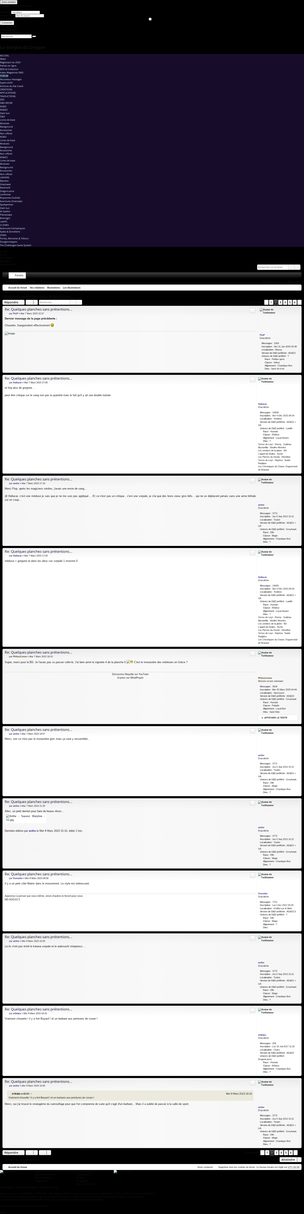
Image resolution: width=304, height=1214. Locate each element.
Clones (4, 224)
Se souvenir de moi (9, 19)
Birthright (5, 218)
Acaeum (81, 1177)
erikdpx (262, 1035)
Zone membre (9, 2)
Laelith (3, 221)
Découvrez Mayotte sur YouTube (130, 674)
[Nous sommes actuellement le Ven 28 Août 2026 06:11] (297, 287)
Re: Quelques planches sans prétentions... (38, 309)
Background (6, 126)
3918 (274, 686)
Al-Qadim (5, 211)
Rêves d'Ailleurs (43, 1177)
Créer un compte (8, 26)
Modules (4, 123)
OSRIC (3, 235)
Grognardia (82, 1181)
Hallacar (262, 404)
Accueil (4, 55)
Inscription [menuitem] (299, 276)
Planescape (6, 214)
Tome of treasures (86, 1184)
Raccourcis (6, 276)
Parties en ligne (8, 65)
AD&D (3, 106)
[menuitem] (281, 275)
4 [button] (285, 302)
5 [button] (290, 302)
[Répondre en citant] (252, 310)
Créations (6, 89)
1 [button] (271, 302)
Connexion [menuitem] (293, 276)
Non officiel (6, 133)
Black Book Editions (86, 1171)
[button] (266, 302)
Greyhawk (5, 184)
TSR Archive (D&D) (66, 1171)
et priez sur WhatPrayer (130, 677)
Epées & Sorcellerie (10, 231)
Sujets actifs (6, 82)
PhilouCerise (265, 678)
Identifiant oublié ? (9, 30)
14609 (275, 412)
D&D (2, 116)
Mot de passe (7, 15)
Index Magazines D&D (11, 72)
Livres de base (7, 119)
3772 (274, 513)
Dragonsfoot (41, 1181)
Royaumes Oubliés (10, 197)
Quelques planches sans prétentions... (38, 296)
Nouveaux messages (11, 79)
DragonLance (7, 191)
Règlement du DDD (10, 62)
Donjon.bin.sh (83, 1174)
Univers (4, 177)
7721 (274, 902)
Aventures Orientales (11, 201)
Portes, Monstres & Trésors (14, 238)
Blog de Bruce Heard (45, 1174)
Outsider (263, 893)
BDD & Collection (9, 69)
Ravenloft (5, 187)
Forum (4, 75)
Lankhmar (5, 194)
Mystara (4, 180)
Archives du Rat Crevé (11, 86)
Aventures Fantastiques (12, 228)
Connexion (7, 22)
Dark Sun (5, 113)
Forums (19, 275)
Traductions (8, 96)
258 (274, 1043)
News (3, 58)
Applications (8, 92)
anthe (261, 505)
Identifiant (5, 12)
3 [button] (280, 302)
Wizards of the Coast (45, 1171)
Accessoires (6, 130)
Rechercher (12, 281)
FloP (262, 335)
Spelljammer (6, 204)
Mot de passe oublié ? (11, 33)
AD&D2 (4, 109)
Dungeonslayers (8, 241)
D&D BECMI (6, 102)
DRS (2, 99)
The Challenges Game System (15, 245)
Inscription (46, 281)
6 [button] (295, 302)
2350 (276, 343)
